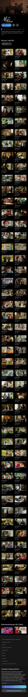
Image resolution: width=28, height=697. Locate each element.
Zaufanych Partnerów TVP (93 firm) (15, 683)
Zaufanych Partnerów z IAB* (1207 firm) (10, 681)
